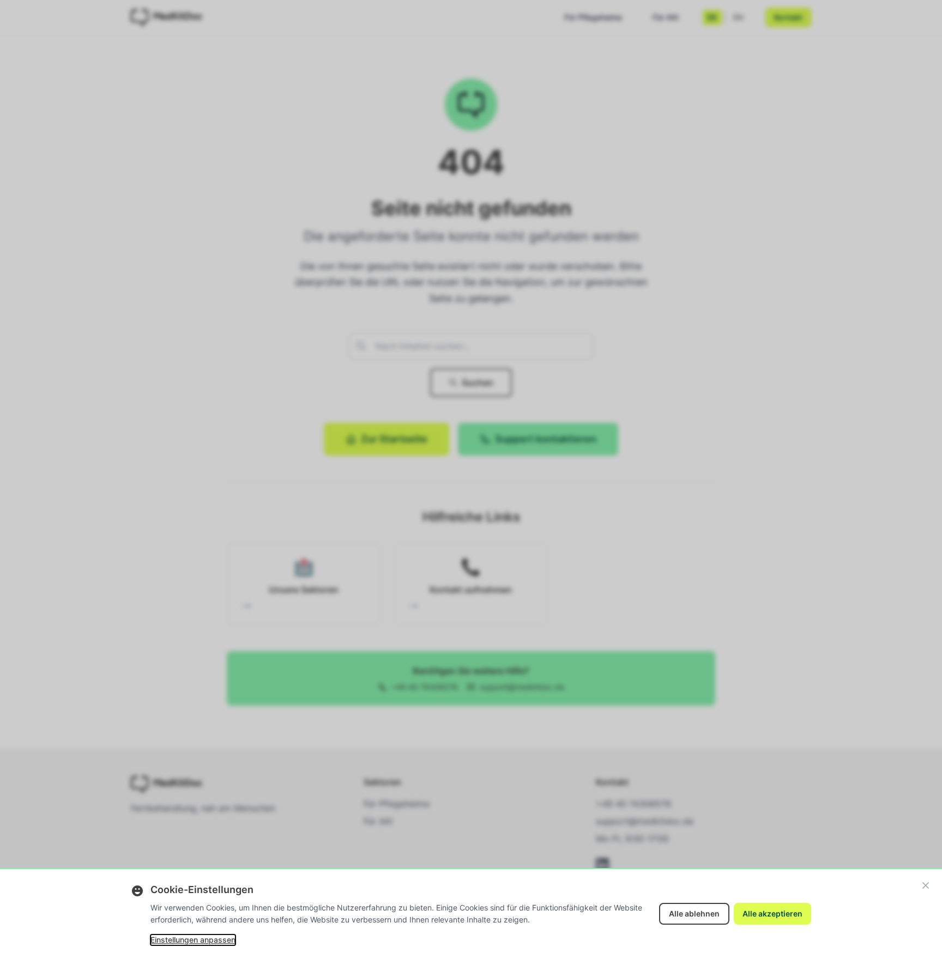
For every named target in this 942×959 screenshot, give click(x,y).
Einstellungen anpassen (192, 939)
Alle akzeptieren (772, 913)
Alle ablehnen (694, 913)
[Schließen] (925, 885)
